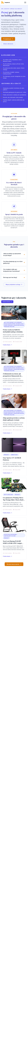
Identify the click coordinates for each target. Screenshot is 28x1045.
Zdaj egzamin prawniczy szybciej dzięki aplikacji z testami (13, 419)
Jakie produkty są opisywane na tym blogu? (12, 254)
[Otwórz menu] (25, 2)
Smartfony (14, 454)
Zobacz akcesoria (8, 43)
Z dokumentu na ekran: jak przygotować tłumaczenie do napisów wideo (12, 376)
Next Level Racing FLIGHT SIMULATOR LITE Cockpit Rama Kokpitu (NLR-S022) (12, 543)
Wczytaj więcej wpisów (13, 564)
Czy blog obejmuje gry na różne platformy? (12, 262)
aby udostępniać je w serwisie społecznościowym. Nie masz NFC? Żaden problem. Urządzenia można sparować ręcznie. (14, 324)
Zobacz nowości (6, 301)
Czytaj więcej (6, 344)
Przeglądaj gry (7, 39)
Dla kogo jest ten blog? (10, 277)
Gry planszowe (8, 494)
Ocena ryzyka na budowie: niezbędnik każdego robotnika (13, 331)
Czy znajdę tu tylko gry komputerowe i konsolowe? (11, 270)
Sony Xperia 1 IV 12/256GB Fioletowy (12, 459)
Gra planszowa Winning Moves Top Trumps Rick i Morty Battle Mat (13, 500)
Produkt (6, 454)
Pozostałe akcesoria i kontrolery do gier (10, 535)
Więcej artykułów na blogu (13, 284)
